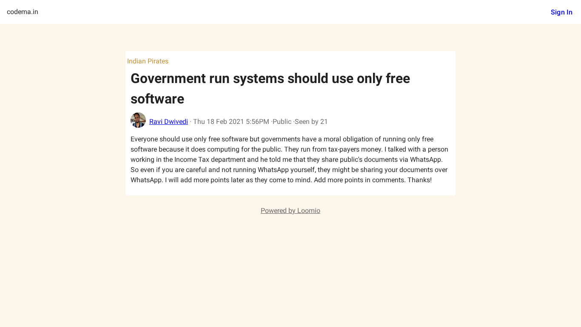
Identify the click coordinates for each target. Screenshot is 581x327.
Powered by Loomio (290, 211)
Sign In (561, 12)
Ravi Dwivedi (168, 122)
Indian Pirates (147, 61)
